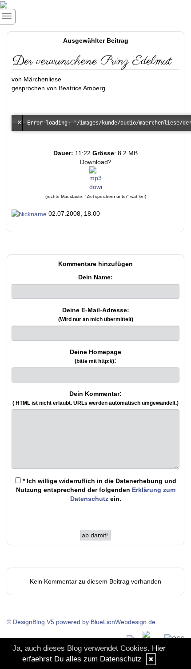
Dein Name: (95, 277)
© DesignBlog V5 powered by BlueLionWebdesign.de (81, 621)
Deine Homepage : (95, 356)
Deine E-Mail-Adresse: (95, 314)
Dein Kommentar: (95, 398)
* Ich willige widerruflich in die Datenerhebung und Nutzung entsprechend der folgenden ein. (96, 489)
